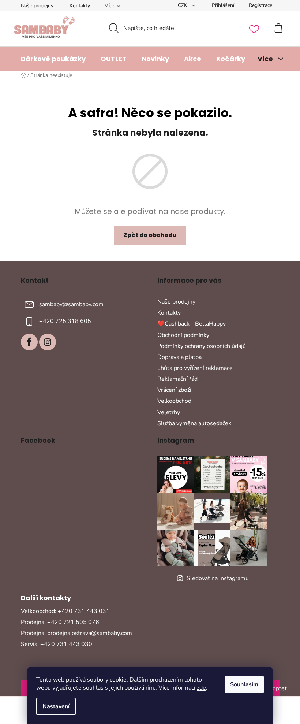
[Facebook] (29, 342)
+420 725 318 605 (65, 321)
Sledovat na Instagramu (218, 578)
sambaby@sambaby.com (71, 304)
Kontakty (80, 5)
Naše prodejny (37, 5)
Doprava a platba (179, 357)
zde (201, 688)
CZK (183, 5)
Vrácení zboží (174, 390)
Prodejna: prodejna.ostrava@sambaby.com (76, 633)
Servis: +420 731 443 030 (56, 644)
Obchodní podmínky (183, 335)
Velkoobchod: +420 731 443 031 (65, 611)
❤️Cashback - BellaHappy (191, 324)
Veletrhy (168, 412)
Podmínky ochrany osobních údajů (201, 346)
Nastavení (56, 706)
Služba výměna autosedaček (194, 423)
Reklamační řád (177, 379)
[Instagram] (47, 342)
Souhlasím (244, 684)
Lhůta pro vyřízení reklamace (195, 368)
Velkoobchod (174, 401)
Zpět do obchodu (150, 235)
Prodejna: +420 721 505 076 (60, 622)
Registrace (260, 5)
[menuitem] (53, 59)
